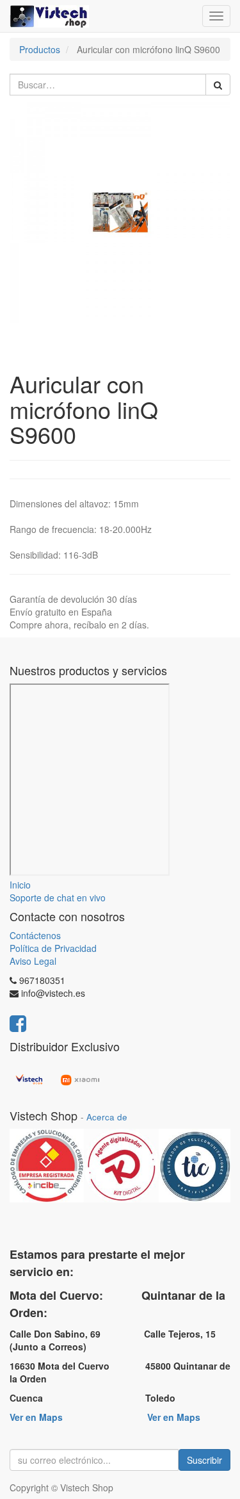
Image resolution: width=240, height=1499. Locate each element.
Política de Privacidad (53, 948)
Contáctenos (35, 935)
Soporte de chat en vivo (58, 897)
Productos (39, 49)
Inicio (20, 884)
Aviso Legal (33, 960)
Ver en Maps (36, 1417)
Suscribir (204, 1460)
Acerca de (106, 1117)
